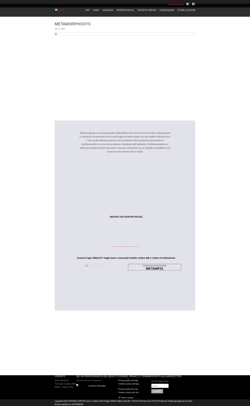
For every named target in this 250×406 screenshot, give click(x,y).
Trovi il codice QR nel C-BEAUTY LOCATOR (87, 350)
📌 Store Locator (126, 397)
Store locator (186, 10)
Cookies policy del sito (128, 392)
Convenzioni (167, 10)
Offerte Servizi (147, 10)
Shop (96, 10)
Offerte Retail (125, 10)
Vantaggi (107, 10)
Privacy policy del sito (128, 389)
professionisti (176, 5)
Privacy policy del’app (128, 380)
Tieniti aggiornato (160, 381)
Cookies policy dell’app (128, 384)
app (87, 10)
